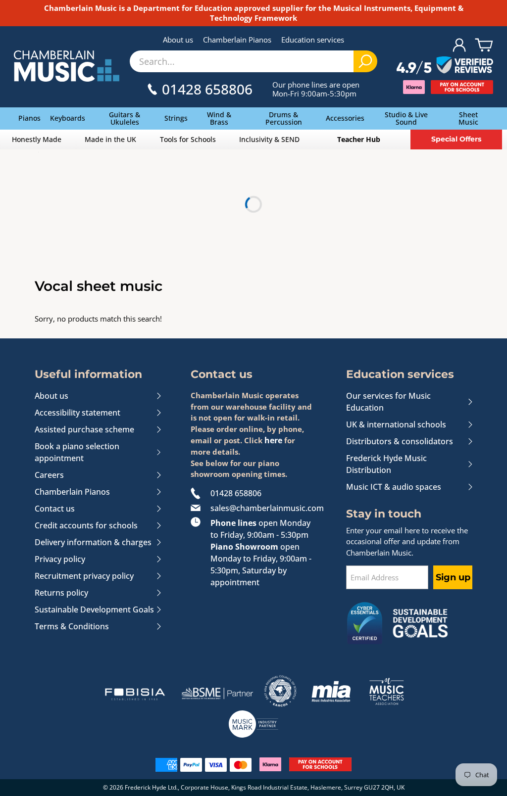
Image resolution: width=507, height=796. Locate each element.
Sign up (453, 577)
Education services (312, 40)
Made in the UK (110, 139)
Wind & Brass (219, 118)
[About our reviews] (445, 65)
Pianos (29, 118)
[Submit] (365, 61)
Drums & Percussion (283, 118)
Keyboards (67, 118)
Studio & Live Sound (406, 118)
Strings (176, 118)
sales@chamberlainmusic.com (263, 508)
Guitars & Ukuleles (124, 118)
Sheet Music (468, 118)
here (273, 440)
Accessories (345, 118)
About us (178, 40)
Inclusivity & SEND (269, 139)
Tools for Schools (188, 139)
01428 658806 (235, 493)
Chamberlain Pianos (237, 40)
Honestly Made (36, 139)
